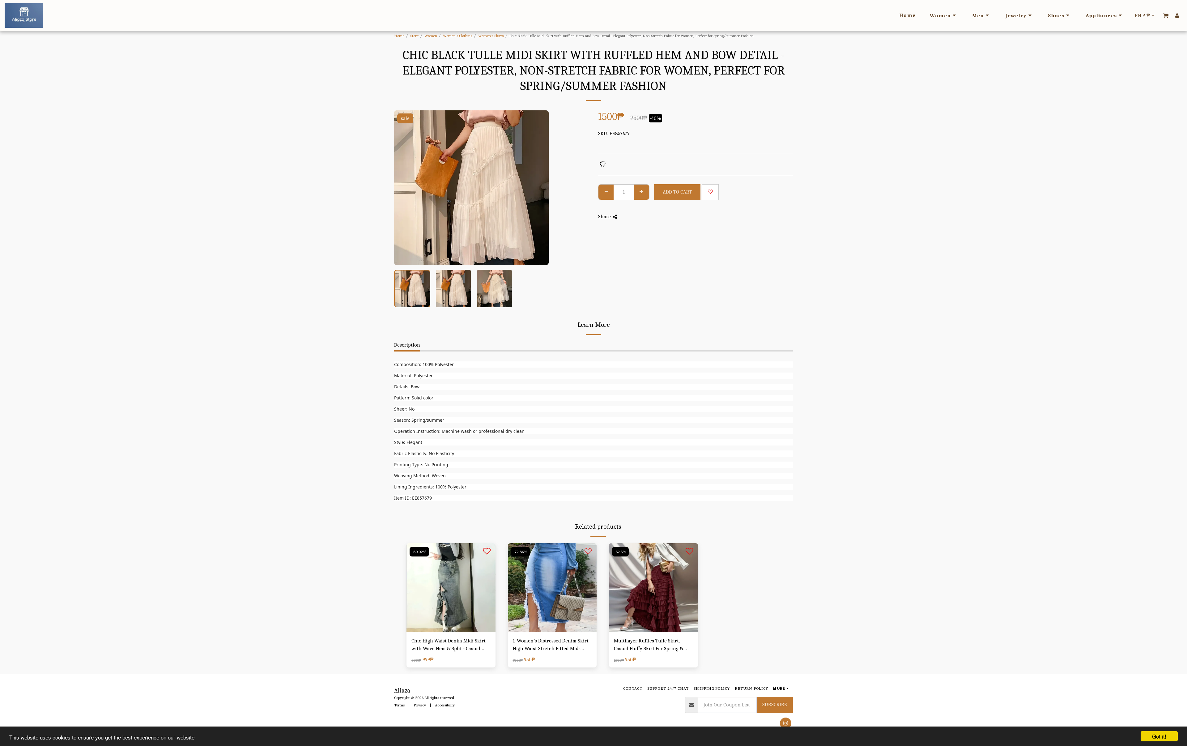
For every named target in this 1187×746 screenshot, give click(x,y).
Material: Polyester (413, 375)
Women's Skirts (491, 35)
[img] (451, 587)
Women (430, 35)
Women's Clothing (457, 35)
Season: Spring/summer (419, 420)
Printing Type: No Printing (421, 464)
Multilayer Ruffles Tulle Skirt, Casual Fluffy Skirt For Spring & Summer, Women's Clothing (648, 645)
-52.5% (620, 551)
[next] (539, 187)
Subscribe (774, 704)
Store (414, 35)
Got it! (1159, 736)
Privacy (420, 705)
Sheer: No (404, 409)
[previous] (404, 187)
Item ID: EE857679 (413, 498)
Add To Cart (452, 629)
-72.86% (520, 551)
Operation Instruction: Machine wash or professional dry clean (459, 431)
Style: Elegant (408, 442)
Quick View (451, 617)
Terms (399, 705)
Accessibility (445, 705)
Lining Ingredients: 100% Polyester (430, 487)
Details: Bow (406, 387)
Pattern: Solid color (413, 398)
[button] (1165, 15)
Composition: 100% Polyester (424, 364)
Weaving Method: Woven (420, 476)
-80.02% (419, 551)
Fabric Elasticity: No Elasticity (424, 453)
